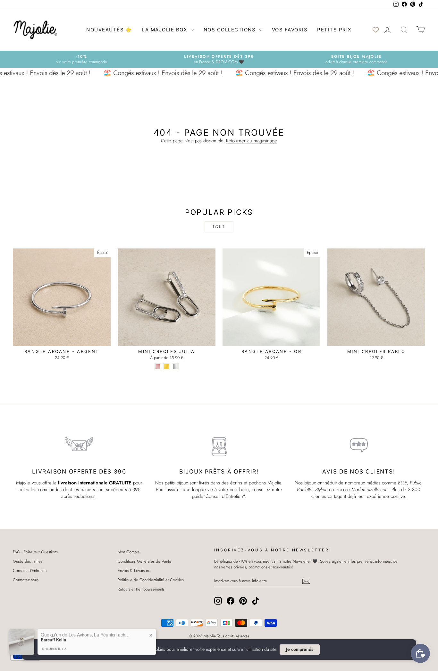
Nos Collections (230, 30)
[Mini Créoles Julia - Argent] (175, 367)
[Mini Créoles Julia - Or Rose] (158, 367)
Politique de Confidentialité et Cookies (151, 580)
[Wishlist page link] (376, 30)
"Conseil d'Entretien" (224, 496)
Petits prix (334, 30)
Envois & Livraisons (134, 570)
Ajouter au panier (61, 339)
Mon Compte (129, 552)
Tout (219, 227)
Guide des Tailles (27, 561)
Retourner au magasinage (251, 140)
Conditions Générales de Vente (144, 561)
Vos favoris (290, 30)
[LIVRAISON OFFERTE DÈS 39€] (79, 445)
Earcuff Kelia (53, 628)
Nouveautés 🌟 (109, 30)
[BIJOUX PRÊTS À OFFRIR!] (219, 445)
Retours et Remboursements (141, 589)
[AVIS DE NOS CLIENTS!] (358, 445)
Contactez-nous (25, 580)
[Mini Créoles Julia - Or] (167, 367)
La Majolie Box (165, 30)
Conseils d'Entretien (29, 570)
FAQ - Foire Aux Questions (35, 552)
